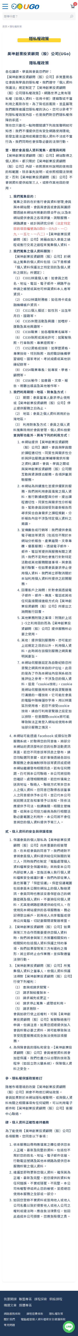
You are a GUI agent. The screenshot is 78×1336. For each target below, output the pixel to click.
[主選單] (5, 6)
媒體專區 (25, 1305)
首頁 (4, 26)
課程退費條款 (34, 1314)
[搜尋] (39, 16)
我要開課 (10, 1299)
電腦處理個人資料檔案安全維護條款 (43, 1319)
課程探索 (40, 1299)
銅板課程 (55, 1299)
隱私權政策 (56, 1314)
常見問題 (9, 1325)
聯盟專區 (25, 1299)
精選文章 (10, 1305)
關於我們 (9, 1319)
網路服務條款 (12, 1314)
